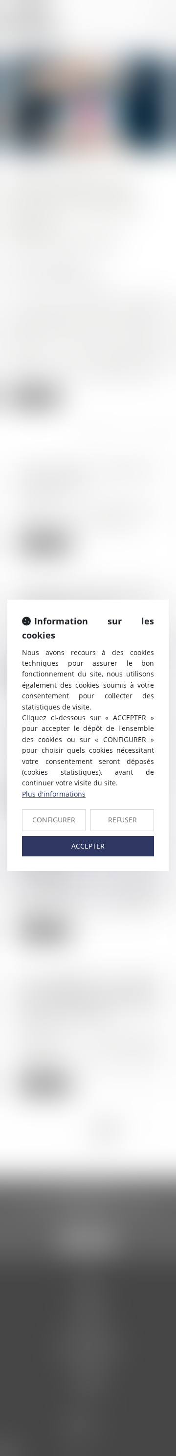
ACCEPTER (88, 846)
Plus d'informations (54, 794)
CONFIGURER (53, 819)
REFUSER (122, 819)
